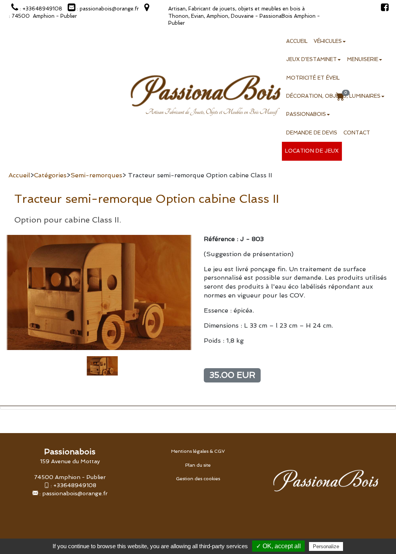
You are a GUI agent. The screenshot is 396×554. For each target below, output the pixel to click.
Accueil (296, 41)
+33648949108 (74, 485)
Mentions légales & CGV (198, 451)
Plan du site (198, 465)
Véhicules (328, 41)
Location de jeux (312, 151)
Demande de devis (311, 133)
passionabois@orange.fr (75, 493)
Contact (356, 133)
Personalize (326, 546)
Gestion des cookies (198, 478)
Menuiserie (362, 59)
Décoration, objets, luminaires (333, 96)
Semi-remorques (96, 175)
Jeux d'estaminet (311, 59)
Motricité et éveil (313, 78)
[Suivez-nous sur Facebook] (383, 9)
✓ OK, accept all (278, 546)
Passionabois (306, 114)
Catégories (50, 175)
